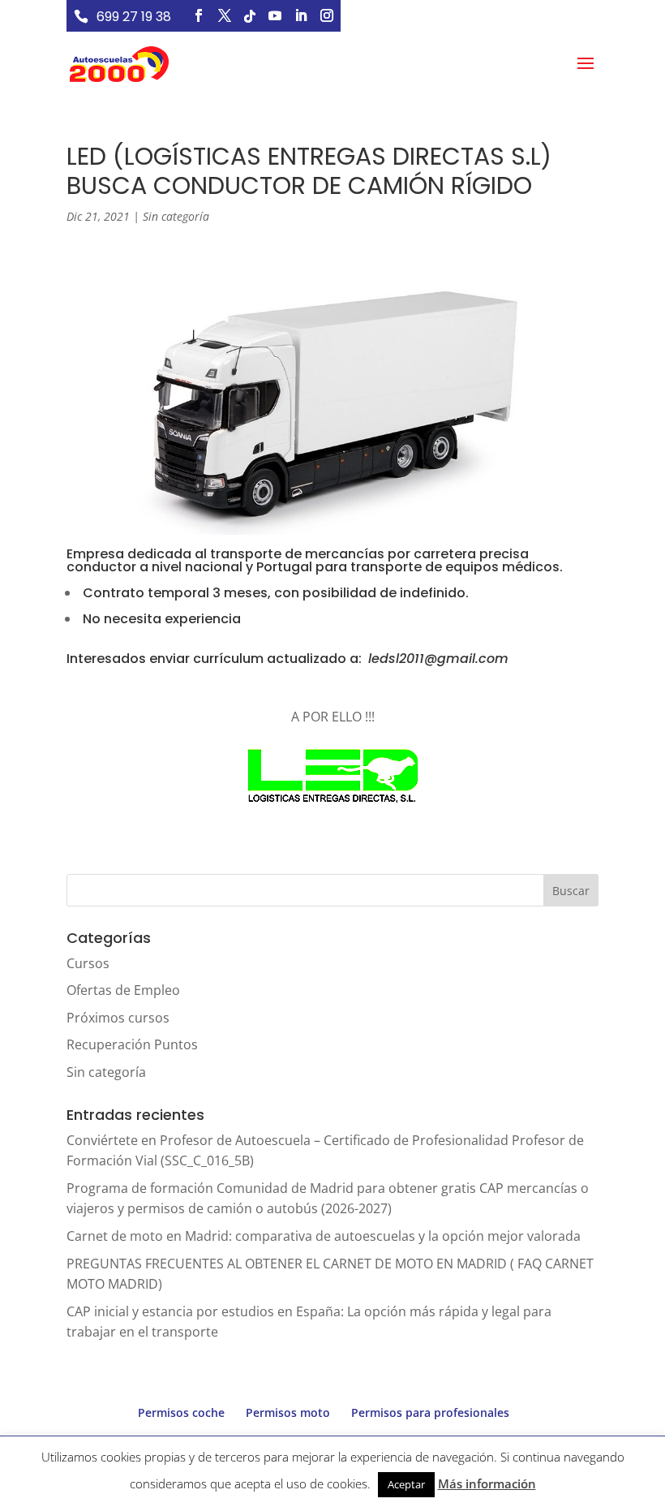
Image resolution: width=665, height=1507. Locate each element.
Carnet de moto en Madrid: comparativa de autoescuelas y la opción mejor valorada (323, 1236)
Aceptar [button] (406, 1484)
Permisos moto (288, 1412)
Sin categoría (176, 216)
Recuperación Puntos (132, 1044)
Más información (487, 1483)
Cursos (87, 963)
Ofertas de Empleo (123, 990)
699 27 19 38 (134, 16)
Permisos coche (181, 1412)
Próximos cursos (117, 1018)
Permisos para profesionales (430, 1412)
